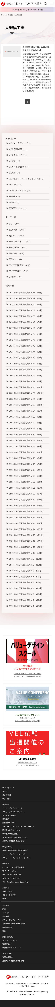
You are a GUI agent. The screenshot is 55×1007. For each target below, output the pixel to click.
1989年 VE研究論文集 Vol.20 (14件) (26, 493)
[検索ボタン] (45, 3)
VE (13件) (14, 223)
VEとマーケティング (20, 143)
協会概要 (5, 905)
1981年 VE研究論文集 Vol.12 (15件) (26, 541)
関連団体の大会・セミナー (12, 830)
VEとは (5, 791)
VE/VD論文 (6, 798)
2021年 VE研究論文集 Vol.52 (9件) (25, 304)
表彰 (4, 931)
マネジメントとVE (19, 190)
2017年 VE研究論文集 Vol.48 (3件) (25, 328)
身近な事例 (6, 795)
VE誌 (4, 898)
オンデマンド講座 (9, 815)
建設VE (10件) (16, 235)
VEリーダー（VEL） (9, 871)
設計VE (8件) (15, 259)
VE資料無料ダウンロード (11, 947)
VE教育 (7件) (15, 277)
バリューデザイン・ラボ (11, 920)
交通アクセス (10, 983)
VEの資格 (5, 863)
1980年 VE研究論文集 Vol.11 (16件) (26, 546)
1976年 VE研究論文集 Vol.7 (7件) (25, 570)
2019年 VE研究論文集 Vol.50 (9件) (25, 316)
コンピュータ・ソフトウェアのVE (26, 178)
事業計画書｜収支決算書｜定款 (13, 923)
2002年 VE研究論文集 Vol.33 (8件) (25, 416)
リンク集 (5, 912)
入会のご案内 (7, 891)
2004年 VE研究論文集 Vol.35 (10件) (26, 404)
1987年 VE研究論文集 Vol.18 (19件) (26, 505)
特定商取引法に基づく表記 (39, 983)
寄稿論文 (15, 196)
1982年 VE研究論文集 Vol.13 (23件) (26, 535)
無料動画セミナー (9, 822)
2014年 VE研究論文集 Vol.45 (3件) (25, 345)
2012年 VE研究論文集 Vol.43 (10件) (26, 357)
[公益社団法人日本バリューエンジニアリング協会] (21, 3)
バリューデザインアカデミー (13, 812)
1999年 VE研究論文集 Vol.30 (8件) (25, 434)
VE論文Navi (6, 944)
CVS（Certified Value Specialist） (16, 882)
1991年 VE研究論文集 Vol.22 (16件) (26, 481)
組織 (4, 909)
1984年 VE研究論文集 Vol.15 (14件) (26, 523)
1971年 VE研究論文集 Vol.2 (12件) (25, 600)
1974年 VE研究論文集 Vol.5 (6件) (25, 582)
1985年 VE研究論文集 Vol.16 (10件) (26, 517)
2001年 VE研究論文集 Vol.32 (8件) (25, 422)
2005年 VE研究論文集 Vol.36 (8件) (25, 398)
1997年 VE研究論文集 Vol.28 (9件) (25, 446)
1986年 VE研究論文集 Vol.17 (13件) (26, 511)
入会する (5, 887)
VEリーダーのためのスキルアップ (15, 837)
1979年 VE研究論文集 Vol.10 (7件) (25, 552)
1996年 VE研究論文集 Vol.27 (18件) (26, 452)
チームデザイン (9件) (19, 241)
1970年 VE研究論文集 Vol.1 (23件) (25, 606)
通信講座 (5, 819)
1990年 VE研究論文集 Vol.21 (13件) (26, 487)
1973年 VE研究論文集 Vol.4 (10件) (25, 588)
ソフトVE (15, 184)
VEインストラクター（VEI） (12, 874)
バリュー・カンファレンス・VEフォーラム (18, 826)
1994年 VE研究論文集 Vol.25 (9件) (25, 464)
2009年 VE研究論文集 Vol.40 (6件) (25, 375)
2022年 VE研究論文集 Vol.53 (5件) (25, 298)
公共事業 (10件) (17, 229)
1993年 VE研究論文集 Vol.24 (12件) (26, 470)
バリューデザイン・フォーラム (13, 854)
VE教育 (14, 172)
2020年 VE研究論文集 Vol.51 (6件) (25, 310)
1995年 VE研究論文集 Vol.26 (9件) (25, 458)
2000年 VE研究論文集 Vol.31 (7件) (25, 428)
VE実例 (14, 160)
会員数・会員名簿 (9, 895)
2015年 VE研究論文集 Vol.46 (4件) (25, 339)
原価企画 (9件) (16, 253)
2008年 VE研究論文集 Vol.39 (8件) (25, 381)
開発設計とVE (17, 208)
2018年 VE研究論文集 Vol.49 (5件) (25, 322)
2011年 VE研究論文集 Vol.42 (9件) (25, 363)
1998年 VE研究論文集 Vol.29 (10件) (26, 440)
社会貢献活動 (7, 927)
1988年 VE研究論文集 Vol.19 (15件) (26, 499)
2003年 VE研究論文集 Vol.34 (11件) (26, 410)
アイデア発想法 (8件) (19, 265)
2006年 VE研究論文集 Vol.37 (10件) (26, 393)
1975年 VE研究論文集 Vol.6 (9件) (25, 576)
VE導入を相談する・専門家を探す (15, 850)
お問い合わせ (7, 953)
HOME (33, 986)
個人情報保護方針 (22, 983)
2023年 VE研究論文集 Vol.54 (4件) (25, 292)
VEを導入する (7, 847)
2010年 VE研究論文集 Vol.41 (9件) (25, 369)
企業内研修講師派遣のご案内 (13, 841)
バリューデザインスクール (12, 808)
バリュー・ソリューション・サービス (16, 858)
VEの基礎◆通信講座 (10, 833)
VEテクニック (18, 155)
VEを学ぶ (5, 804)
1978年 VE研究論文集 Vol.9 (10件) (25, 558)
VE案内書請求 (7, 957)
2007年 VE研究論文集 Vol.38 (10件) (26, 387)
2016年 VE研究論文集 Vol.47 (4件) (25, 333)
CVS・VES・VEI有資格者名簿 (13, 867)
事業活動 (5, 916)
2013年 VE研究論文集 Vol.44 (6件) (25, 351)
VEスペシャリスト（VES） (12, 878)
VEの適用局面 (18, 149)
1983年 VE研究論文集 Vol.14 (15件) (26, 529)
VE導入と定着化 (18, 166)
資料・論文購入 (8, 937)
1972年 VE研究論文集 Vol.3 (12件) (25, 594)
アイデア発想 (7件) (18, 271)
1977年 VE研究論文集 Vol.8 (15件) (25, 564)
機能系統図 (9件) (17, 247)
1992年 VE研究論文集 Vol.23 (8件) (25, 475)
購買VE (14, 202)
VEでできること (8, 787)
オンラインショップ (9, 940)
